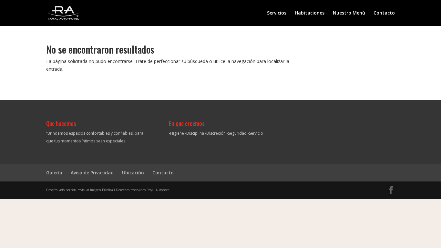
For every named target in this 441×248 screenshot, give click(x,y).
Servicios (276, 13)
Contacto (384, 13)
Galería (54, 173)
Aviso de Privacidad (92, 173)
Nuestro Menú (349, 13)
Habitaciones (309, 13)
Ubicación (133, 173)
